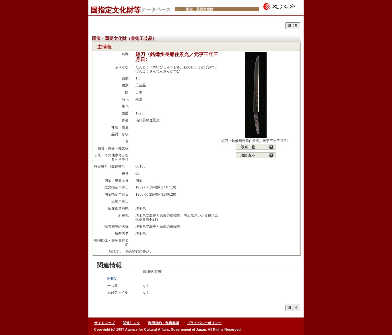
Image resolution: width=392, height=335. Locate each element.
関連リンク (131, 323)
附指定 (112, 278)
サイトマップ (104, 323)
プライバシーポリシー (204, 323)
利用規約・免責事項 (163, 323)
